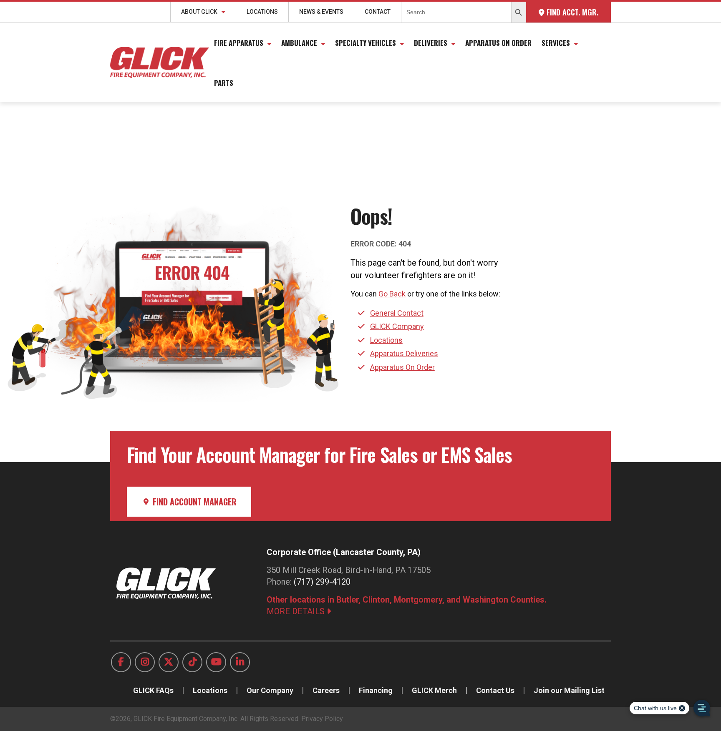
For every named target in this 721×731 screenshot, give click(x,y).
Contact (378, 11)
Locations (262, 11)
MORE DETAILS (297, 611)
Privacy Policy (322, 719)
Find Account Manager (194, 501)
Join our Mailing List (569, 690)
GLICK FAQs (153, 690)
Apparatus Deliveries (404, 353)
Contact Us (495, 690)
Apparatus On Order (498, 43)
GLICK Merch (434, 690)
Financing (376, 690)
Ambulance (299, 43)
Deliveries (430, 43)
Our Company (270, 690)
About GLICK (199, 11)
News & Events (321, 11)
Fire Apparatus (238, 43)
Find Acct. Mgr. (571, 12)
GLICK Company (397, 326)
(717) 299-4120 (322, 582)
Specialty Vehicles (365, 43)
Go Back (392, 293)
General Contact (397, 313)
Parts (223, 83)
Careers (326, 690)
